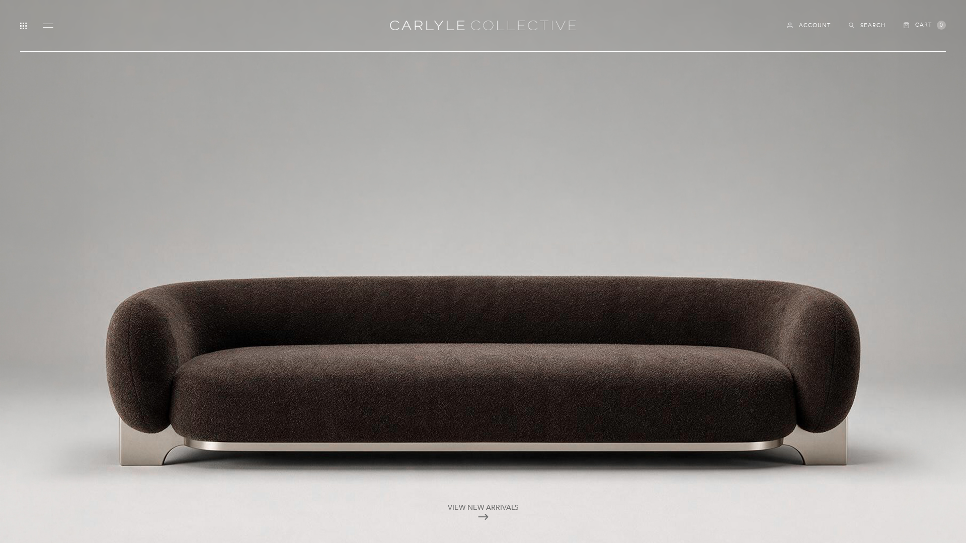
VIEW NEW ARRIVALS (483, 507)
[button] (925, 25)
